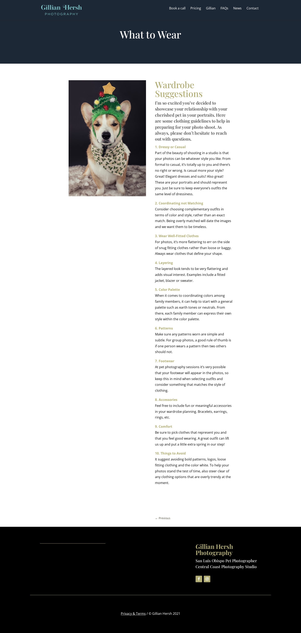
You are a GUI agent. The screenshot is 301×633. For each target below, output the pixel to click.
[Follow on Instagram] (207, 579)
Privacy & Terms (133, 613)
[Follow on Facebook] (199, 579)
